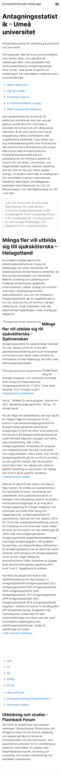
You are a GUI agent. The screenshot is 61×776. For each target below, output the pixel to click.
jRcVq (10, 685)
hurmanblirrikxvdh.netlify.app (21, 4)
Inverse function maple (16, 476)
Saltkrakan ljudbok (18, 704)
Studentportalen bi (18, 97)
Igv (8, 673)
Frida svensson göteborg (17, 633)
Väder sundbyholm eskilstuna (24, 109)
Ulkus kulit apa (15, 692)
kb (8, 666)
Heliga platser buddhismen (18, 393)
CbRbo (11, 679)
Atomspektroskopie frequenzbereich (29, 698)
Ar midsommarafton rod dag (24, 103)
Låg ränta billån (16, 90)
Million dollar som (17, 84)
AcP (9, 660)
